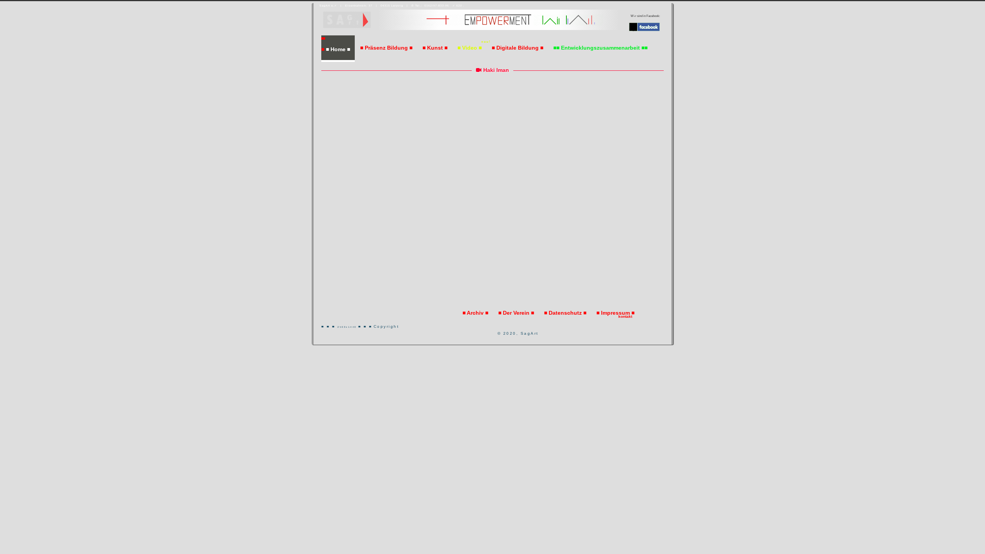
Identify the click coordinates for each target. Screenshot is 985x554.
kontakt (625, 316)
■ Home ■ (338, 49)
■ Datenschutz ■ (565, 313)
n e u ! (485, 41)
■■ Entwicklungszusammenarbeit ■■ (600, 48)
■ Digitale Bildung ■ (517, 48)
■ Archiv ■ (475, 313)
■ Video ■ (469, 48)
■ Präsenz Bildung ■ (386, 48)
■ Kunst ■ (434, 48)
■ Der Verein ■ (516, 313)
